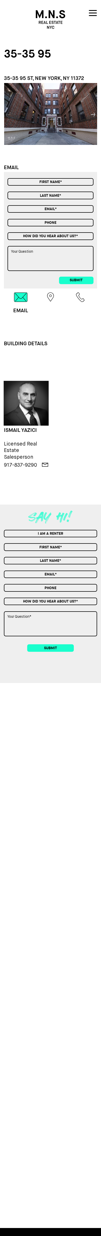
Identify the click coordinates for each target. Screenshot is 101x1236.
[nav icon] (93, 14)
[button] (93, 113)
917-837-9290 (20, 465)
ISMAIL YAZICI (20, 430)
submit (76, 280)
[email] (45, 465)
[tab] (20, 302)
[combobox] (50, 236)
